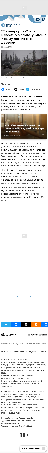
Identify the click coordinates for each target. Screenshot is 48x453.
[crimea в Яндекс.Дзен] (26, 324)
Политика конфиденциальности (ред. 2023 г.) (21, 381)
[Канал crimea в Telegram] (6, 324)
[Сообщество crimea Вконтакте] (16, 324)
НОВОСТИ (6, 351)
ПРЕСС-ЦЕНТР (20, 351)
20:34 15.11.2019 (6, 47)
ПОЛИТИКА (6, 344)
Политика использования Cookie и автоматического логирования (17, 377)
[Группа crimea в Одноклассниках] (36, 324)
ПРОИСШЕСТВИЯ (32, 344)
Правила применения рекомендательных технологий (20, 385)
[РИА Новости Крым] (10, 25)
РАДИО (32, 351)
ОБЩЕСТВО (18, 344)
